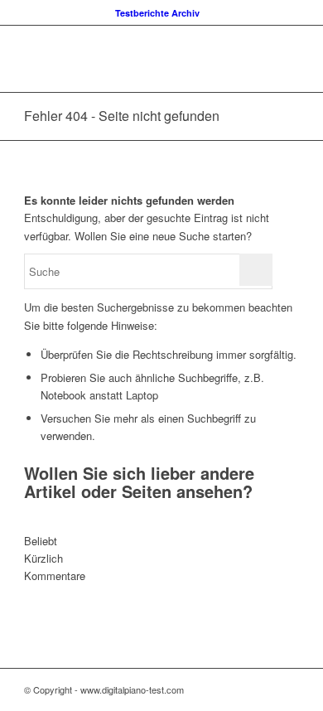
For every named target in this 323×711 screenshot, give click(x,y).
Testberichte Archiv (157, 13)
